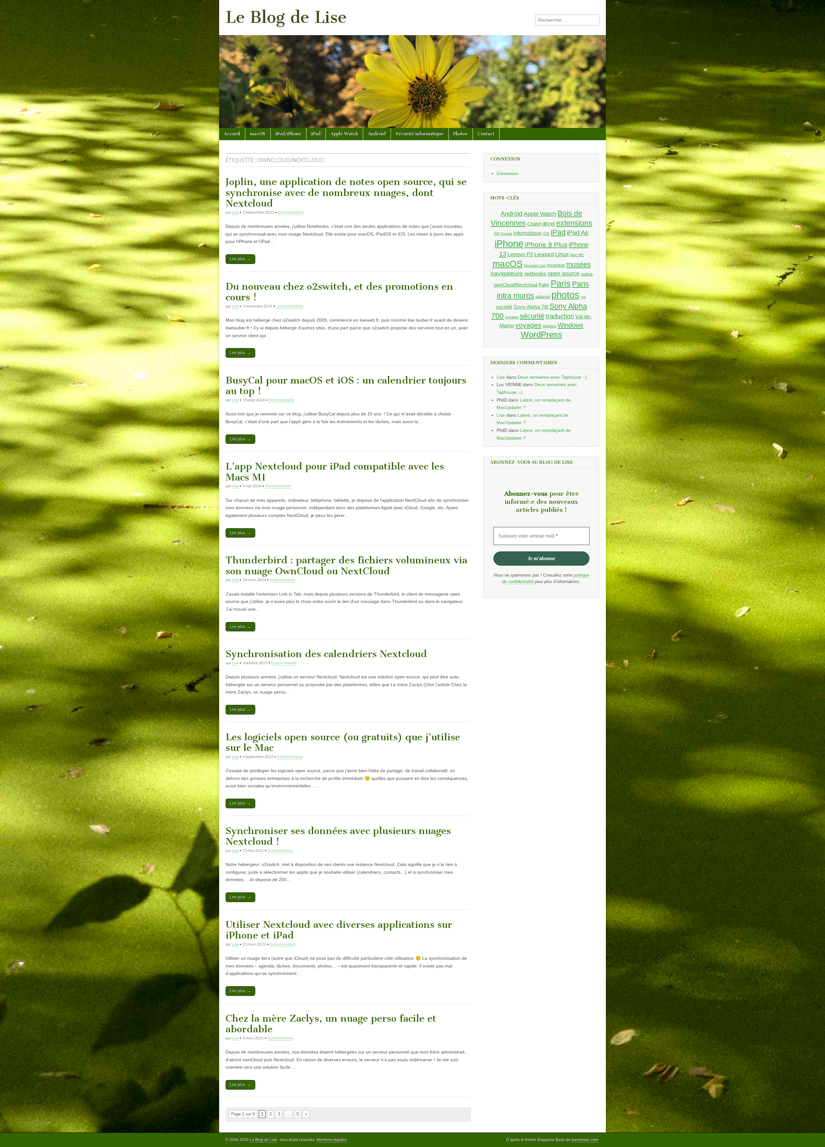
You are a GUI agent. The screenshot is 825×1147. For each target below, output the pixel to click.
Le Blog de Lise (286, 17)
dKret (548, 224)
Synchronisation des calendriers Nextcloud (326, 654)
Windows (570, 325)
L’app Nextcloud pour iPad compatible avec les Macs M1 (335, 472)
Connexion (508, 173)
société (504, 307)
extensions (574, 223)
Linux (562, 254)
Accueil (232, 134)
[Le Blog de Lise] (412, 64)
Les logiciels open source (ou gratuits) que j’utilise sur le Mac (343, 742)
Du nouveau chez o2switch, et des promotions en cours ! (339, 292)
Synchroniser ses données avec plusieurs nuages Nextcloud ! (338, 836)
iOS (546, 233)
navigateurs (506, 273)
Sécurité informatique (419, 134)
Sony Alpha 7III (531, 307)
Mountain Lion (535, 265)
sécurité (532, 316)
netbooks (535, 274)
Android (377, 134)
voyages (528, 325)
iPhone (509, 243)
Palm (544, 284)
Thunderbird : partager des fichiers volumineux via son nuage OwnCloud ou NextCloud (346, 565)
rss (583, 297)
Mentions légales (331, 1140)
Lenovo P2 (520, 254)
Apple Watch (344, 134)
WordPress (541, 334)
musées (578, 264)
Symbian (512, 317)
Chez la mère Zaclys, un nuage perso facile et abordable (331, 1024)
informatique (527, 233)
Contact (486, 134)
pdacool (543, 296)
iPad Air (578, 232)
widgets (549, 326)
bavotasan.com (585, 1140)
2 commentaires (289, 306)
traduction (560, 316)
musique (556, 265)
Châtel (534, 224)
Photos (460, 134)
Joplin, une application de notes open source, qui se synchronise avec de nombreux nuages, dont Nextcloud (346, 192)
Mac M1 (577, 255)
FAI (497, 233)
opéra (587, 274)
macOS (258, 134)
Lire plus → (240, 259)
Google (506, 234)
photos (565, 295)
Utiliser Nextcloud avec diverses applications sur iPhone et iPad (339, 930)
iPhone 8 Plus (546, 244)
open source (563, 273)
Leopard (544, 254)
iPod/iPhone (288, 134)
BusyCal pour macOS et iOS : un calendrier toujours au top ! (346, 385)
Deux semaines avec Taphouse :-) (552, 377)
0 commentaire (291, 212)
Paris (561, 283)
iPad (316, 134)
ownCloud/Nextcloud (515, 284)
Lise (235, 212)
